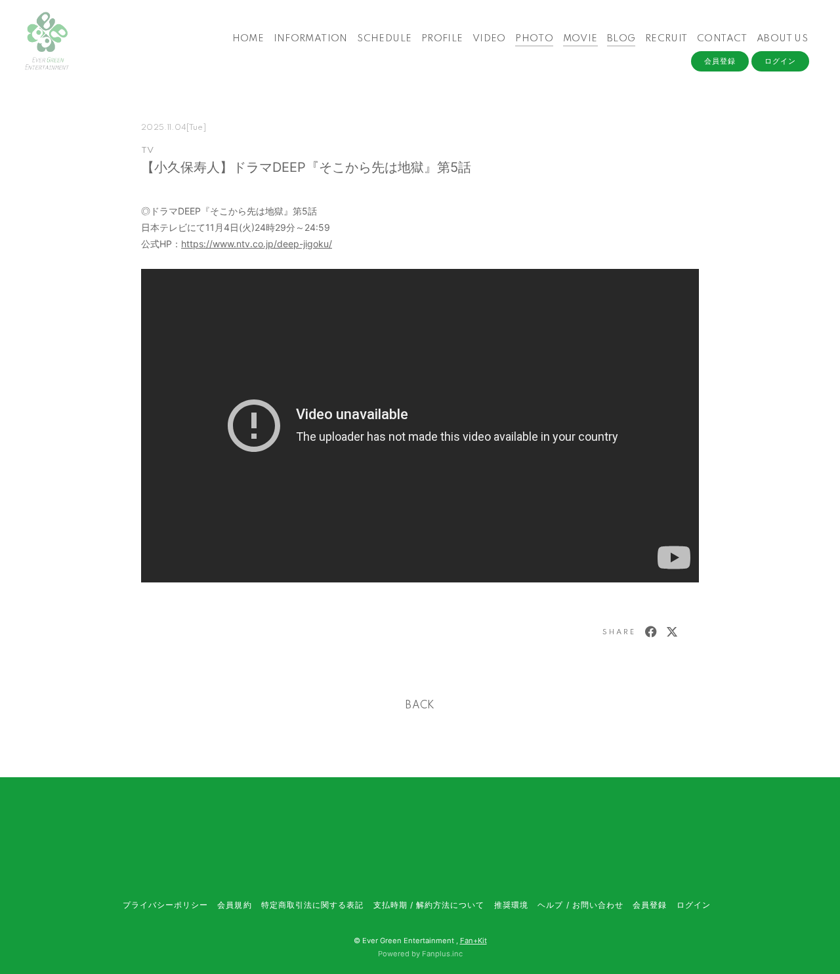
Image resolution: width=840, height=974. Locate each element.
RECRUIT (666, 38)
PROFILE (442, 38)
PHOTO (534, 38)
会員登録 (720, 61)
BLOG (621, 38)
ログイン (780, 61)
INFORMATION (311, 38)
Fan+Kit (473, 940)
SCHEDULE (384, 38)
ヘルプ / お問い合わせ (580, 905)
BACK (420, 705)
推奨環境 (511, 905)
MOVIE (580, 38)
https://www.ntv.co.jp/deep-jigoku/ (256, 243)
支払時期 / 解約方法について (429, 905)
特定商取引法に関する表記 (312, 905)
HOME (248, 38)
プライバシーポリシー (165, 905)
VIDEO (489, 38)
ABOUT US (782, 38)
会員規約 (234, 905)
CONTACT (722, 38)
